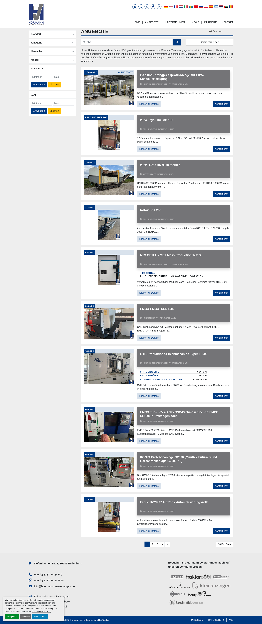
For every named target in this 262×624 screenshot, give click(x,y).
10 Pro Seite (224, 544)
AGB (231, 620)
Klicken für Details (149, 104)
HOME (136, 22)
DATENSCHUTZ (216, 620)
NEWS (195, 22)
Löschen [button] (54, 84)
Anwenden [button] (39, 84)
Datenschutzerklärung (41, 611)
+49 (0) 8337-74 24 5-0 (48, 574)
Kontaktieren (221, 104)
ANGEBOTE (152, 22)
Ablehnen (25, 616)
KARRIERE (210, 22)
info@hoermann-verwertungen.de (54, 586)
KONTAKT (227, 22)
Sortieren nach (209, 42)
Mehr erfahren (40, 616)
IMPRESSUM (197, 620)
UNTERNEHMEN (175, 22)
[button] (152, 22)
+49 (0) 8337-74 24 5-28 (49, 580)
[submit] (177, 42)
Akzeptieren (12, 616)
